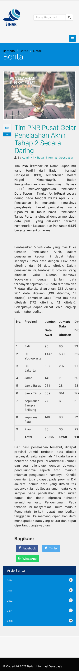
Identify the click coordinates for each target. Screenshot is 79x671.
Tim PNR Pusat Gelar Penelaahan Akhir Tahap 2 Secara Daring (45, 139)
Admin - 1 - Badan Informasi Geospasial (47, 157)
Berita (24, 51)
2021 (39, 610)
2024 (39, 579)
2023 (39, 590)
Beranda (9, 51)
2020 (39, 620)
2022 (39, 600)
